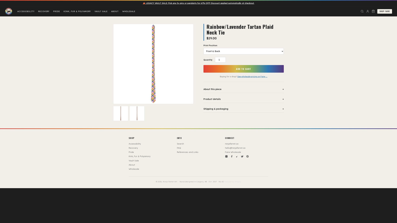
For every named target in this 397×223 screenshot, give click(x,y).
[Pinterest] (247, 156)
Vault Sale (101, 11)
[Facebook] (231, 156)
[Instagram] (226, 156)
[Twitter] (242, 156)
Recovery (43, 11)
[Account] (367, 11)
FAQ (179, 148)
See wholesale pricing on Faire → (252, 76)
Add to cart (243, 68)
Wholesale (128, 11)
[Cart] (373, 11)
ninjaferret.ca (231, 143)
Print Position (210, 45)
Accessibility (25, 11)
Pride (56, 11)
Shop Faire (384, 11)
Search (180, 143)
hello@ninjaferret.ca (235, 148)
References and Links (187, 152)
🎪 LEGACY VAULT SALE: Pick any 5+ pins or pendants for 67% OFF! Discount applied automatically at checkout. (198, 3)
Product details (243, 99)
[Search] (362, 11)
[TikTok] (237, 156)
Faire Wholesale (233, 152)
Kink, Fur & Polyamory (77, 11)
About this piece (243, 89)
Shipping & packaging (243, 108)
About (115, 11)
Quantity (207, 60)
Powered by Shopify (232, 182)
